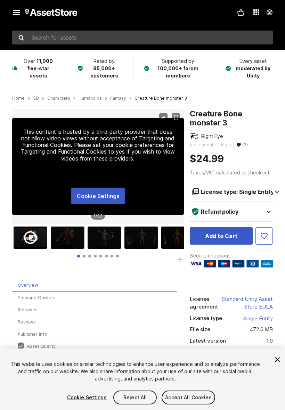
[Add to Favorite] (264, 236)
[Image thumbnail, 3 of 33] (106, 238)
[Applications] (256, 12)
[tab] (78, 256)
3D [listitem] (36, 98)
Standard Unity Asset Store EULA (247, 303)
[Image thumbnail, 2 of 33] (69, 238)
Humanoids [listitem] (90, 98)
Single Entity (258, 318)
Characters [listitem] (58, 98)
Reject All (135, 397)
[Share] (163, 117)
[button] (241, 12)
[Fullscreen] (176, 117)
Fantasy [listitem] (118, 98)
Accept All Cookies (188, 397)
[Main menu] (16, 12)
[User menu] (269, 12)
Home (18, 98)
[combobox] (142, 37)
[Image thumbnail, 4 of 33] (142, 238)
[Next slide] (179, 259)
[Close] (277, 359)
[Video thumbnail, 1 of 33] (32, 238)
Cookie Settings (98, 195)
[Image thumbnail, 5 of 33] (179, 238)
